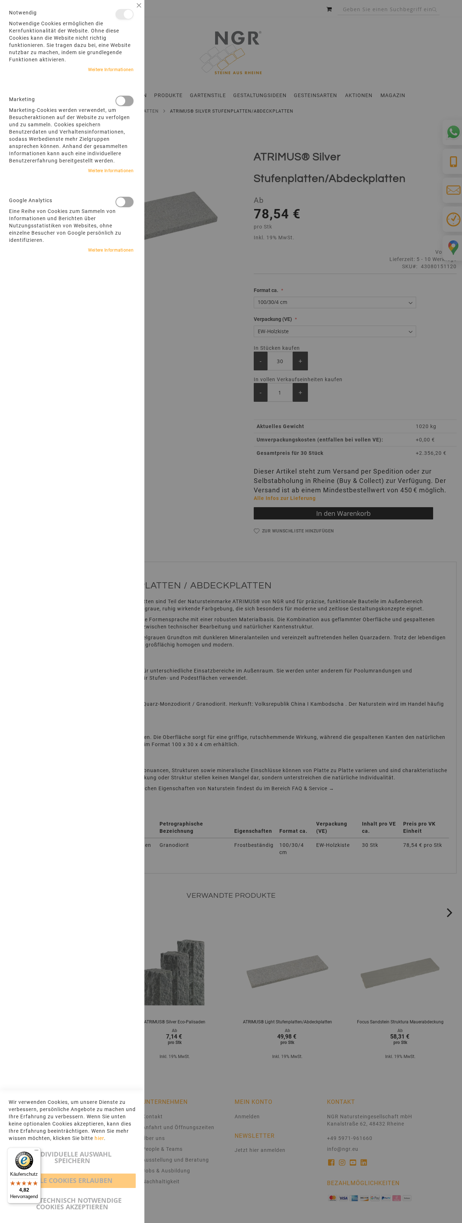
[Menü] (36, 1152)
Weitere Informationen (111, 69)
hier (99, 1138)
